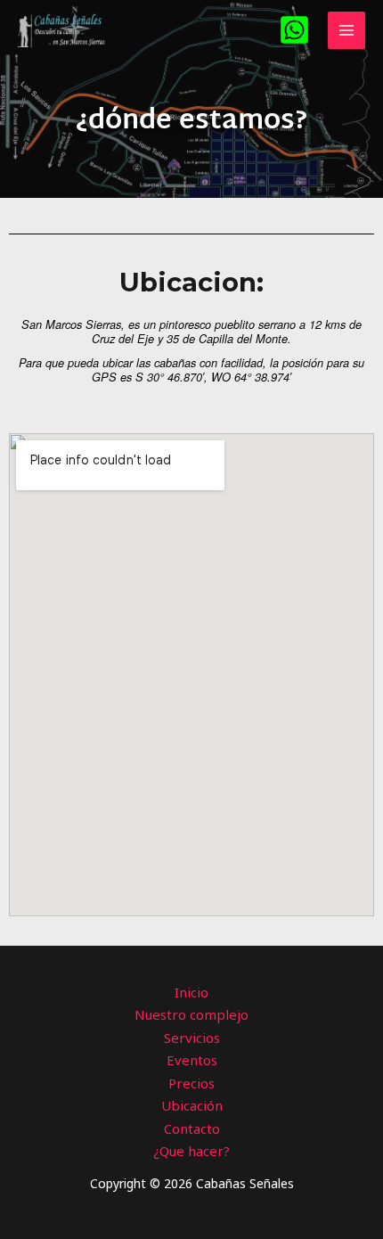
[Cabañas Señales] (62, 30)
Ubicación (192, 1105)
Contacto (192, 1128)
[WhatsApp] (294, 29)
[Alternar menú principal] (347, 31)
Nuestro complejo (191, 1014)
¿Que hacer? (191, 1151)
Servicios (192, 1037)
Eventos (192, 1060)
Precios (191, 1083)
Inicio (191, 992)
